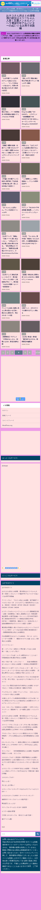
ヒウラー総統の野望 (8, 811)
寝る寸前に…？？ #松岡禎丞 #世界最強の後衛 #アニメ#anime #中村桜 (10, 114)
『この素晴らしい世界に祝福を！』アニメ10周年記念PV (30, 181)
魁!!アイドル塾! (7, 819)
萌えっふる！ (6, 781)
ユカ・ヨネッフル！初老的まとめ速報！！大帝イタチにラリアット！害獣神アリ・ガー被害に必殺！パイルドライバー (20, 709)
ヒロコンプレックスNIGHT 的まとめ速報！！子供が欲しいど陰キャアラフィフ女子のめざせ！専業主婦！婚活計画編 (20, 771)
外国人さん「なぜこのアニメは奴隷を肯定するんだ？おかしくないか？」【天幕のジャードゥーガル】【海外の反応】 (30, 150)
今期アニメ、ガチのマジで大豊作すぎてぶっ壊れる (30, 310)
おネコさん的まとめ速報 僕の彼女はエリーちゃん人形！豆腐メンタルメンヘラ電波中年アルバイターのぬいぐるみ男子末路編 (20, 594)
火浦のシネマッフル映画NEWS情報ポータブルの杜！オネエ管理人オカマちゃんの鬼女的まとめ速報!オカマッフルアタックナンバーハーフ (20, 701)
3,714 (38, 352)
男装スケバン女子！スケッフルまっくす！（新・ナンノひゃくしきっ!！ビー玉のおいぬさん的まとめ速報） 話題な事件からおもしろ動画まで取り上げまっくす (20, 670)
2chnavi (5, 466)
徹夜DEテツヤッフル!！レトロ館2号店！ (15, 799)
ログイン (5, 410)
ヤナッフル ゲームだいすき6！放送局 (14, 807)
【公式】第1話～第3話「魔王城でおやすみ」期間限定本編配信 (30, 339)
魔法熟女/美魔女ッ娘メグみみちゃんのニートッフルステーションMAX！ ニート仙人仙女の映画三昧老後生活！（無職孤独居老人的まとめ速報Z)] (20, 630)
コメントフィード (8, 420)
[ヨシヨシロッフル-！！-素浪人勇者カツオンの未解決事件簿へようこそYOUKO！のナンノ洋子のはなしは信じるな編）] (20, 744)
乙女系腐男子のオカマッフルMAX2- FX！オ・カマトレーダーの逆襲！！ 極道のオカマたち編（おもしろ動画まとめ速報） (20, 639)
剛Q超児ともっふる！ (9, 803)
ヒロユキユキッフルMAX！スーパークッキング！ (18, 795)
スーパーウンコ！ (8, 645)
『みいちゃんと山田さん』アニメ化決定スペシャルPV (10, 210)
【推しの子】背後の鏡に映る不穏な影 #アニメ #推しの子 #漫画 (30, 81)
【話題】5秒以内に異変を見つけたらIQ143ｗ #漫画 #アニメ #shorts (30, 277)
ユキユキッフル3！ (8, 777)
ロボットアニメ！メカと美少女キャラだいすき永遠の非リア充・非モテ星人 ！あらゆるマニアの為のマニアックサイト (20, 679)
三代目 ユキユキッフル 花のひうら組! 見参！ (17, 815)
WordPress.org (7, 425)
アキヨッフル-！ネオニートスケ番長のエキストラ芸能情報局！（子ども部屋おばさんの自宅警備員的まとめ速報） (20, 736)
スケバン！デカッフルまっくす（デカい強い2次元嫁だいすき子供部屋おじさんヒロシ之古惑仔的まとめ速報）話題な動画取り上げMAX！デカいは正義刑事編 (20, 727)
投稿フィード (6, 415)
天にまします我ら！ (8, 785)
